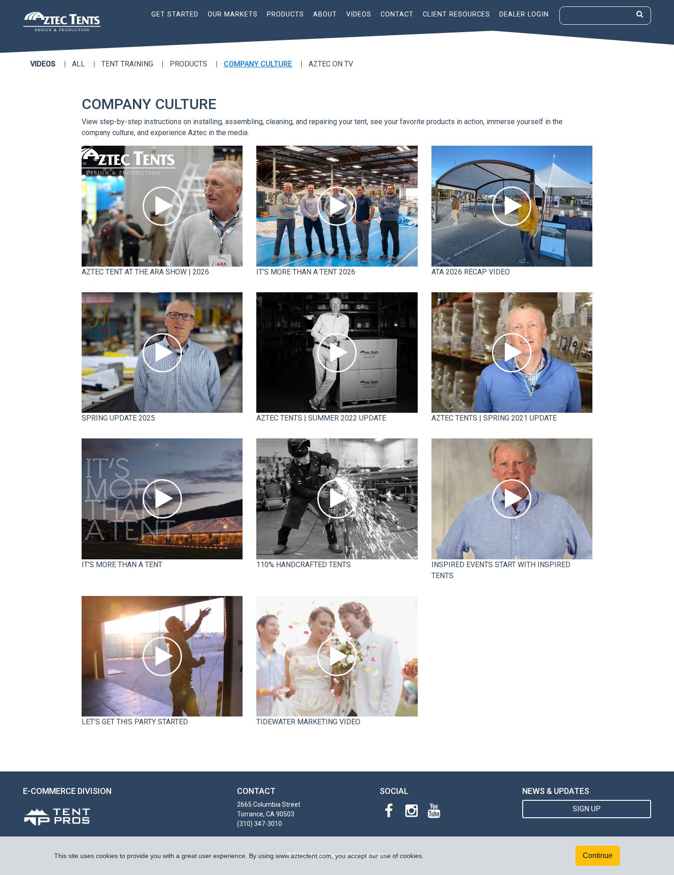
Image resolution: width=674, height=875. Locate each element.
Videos (358, 14)
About (325, 14)
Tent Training (127, 64)
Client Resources (456, 14)
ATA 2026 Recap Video (470, 272)
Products (285, 14)
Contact (397, 14)
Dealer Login (524, 14)
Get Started (175, 14)
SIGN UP (587, 808)
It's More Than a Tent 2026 (305, 272)
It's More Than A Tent (122, 564)
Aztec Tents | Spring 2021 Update (494, 418)
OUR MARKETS (233, 14)
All (78, 64)
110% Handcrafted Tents (303, 564)
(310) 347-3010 (259, 823)
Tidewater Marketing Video (308, 721)
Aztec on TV (331, 64)
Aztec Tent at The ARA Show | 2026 (145, 272)
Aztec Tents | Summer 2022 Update (321, 418)
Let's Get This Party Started (135, 721)
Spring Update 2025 (118, 418)
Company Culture (258, 64)
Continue (598, 855)
